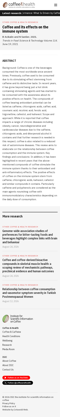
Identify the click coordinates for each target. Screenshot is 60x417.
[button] (55, 5)
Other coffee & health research (20, 22)
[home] (19, 5)
